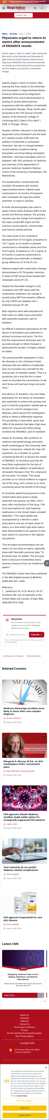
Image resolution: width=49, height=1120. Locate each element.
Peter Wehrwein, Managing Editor (20, 771)
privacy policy (12, 642)
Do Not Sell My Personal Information (24, 1033)
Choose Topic (21, 15)
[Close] (46, 1067)
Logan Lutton (11, 824)
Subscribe (35, 634)
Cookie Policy (22, 1096)
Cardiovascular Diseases (13, 656)
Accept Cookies (24, 1115)
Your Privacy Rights (24, 1036)
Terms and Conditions (24, 1027)
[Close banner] (45, 3)
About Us (24, 1015)
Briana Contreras (13, 718)
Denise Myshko (12, 874)
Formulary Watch (34, 656)
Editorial (25, 1021)
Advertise (24, 1018)
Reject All (24, 1108)
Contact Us (24, 1024)
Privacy (24, 1030)
